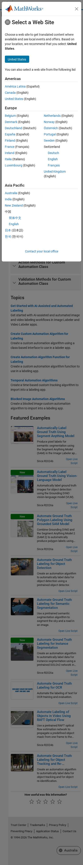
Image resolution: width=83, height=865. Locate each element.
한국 (8, 236)
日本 (8, 230)
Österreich (51, 128)
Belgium (10, 115)
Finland (10, 140)
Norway (49, 122)
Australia (11, 193)
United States (14, 99)
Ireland (9, 153)
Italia (8, 159)
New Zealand (14, 205)
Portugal (50, 134)
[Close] (76, 9)
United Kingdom (55, 171)
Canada (10, 92)
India (8, 199)
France (9, 146)
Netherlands (52, 115)
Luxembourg (13, 165)
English (53, 159)
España (10, 134)
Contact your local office (41, 251)
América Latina (15, 86)
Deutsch (53, 153)
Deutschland (13, 128)
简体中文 (15, 218)
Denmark (11, 122)
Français (54, 165)
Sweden (49, 140)
